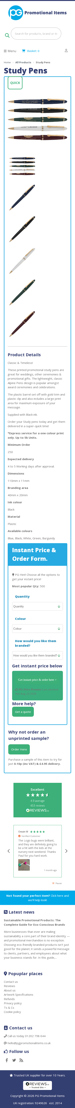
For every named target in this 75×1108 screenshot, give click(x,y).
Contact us (11, 982)
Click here (57, 895)
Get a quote (23, 712)
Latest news (21, 912)
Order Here (19, 749)
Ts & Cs (9, 1007)
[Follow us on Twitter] (14, 1060)
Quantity (22, 596)
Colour (20, 619)
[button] (9, 851)
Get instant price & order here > (37, 679)
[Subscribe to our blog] (21, 1060)
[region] (37, 851)
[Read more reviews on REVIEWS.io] (37, 811)
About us (10, 990)
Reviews (9, 986)
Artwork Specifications (18, 994)
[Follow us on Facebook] (7, 1060)
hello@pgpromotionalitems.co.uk (29, 1043)
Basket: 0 (33, 51)
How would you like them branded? (35, 643)
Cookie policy (12, 1012)
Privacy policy (13, 1003)
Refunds (9, 999)
